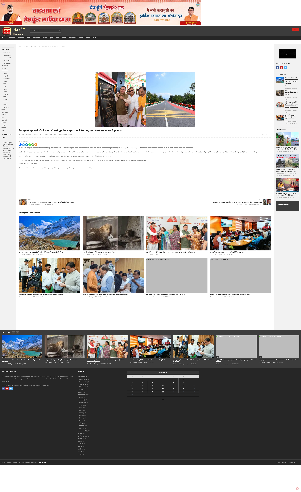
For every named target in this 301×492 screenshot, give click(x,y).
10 (132, 385)
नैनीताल (5, 91)
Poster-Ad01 (7, 55)
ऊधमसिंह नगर (7, 78)
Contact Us (96, 37)
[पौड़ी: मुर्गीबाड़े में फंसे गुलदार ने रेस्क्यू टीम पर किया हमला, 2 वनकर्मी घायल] (280, 93)
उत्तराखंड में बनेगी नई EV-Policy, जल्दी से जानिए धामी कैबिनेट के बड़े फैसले (227, 252)
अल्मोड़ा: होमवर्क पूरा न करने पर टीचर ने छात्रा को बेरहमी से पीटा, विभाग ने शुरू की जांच (165, 294)
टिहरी (5, 86)
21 (173, 389)
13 (163, 385)
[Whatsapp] (29, 144)
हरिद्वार (5, 104)
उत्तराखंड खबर (12, 37)
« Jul (163, 397)
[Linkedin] (26, 144)
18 (142, 389)
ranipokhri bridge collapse (57, 168)
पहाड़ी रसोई (64, 37)
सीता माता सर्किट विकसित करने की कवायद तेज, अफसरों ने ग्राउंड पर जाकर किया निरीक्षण (230, 294)
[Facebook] (20, 144)
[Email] (32, 144)
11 (142, 385)
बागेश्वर (5, 99)
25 (142, 392)
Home (4, 37)
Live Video (5, 65)
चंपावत (5, 81)
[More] (35, 144)
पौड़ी (5, 96)
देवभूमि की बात (21, 37)
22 (183, 389)
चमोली (5, 84)
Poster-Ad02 (7, 58)
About (284, 462)
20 (163, 389)
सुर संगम (51, 37)
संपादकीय (88, 37)
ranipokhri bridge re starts (90, 168)
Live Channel (7, 158)
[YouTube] (281, 67)
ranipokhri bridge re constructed (74, 168)
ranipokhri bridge (45, 168)
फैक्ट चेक (4, 122)
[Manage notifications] (297, 488)
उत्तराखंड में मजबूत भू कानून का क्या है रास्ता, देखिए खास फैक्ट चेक (8, 144)
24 (132, 392)
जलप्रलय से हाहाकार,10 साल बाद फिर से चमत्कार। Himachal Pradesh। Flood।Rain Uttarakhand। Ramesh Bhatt (286, 171)
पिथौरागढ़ (6, 94)
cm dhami (24, 168)
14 (173, 385)
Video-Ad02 (7, 63)
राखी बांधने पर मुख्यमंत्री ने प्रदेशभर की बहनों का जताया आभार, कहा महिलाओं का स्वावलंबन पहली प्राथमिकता (170, 252)
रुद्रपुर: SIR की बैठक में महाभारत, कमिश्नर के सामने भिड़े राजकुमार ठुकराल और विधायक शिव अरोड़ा (105, 294)
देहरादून (5, 89)
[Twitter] (23, 144)
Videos (4, 68)
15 (183, 385)
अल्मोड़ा (5, 73)
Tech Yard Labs (42, 462)
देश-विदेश (81, 37)
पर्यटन (57, 37)
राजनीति (28, 37)
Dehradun (30, 168)
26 (152, 392)
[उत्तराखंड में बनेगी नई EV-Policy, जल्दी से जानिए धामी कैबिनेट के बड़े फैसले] (280, 117)
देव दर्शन (45, 37)
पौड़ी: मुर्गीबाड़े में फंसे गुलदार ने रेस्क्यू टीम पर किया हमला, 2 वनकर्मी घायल (99, 252)
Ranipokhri (36, 168)
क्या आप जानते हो (36, 37)
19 (152, 389)
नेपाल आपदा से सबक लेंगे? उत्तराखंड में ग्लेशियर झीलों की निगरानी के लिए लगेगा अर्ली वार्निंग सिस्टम (41, 252)
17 (132, 389)
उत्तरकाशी (6, 76)
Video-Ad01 (7, 60)
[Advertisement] (145, 59)
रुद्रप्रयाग (6, 102)
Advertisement (6, 52)
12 (152, 385)
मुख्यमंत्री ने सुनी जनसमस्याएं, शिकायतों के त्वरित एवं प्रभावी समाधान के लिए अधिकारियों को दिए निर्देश (41, 294)
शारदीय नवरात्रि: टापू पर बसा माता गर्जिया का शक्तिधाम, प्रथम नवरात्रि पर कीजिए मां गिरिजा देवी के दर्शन (8, 152)
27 (163, 392)
